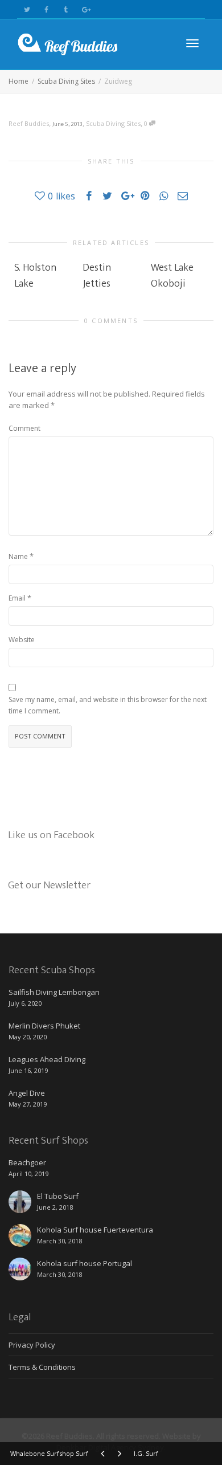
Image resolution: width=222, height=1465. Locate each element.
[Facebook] (46, 9)
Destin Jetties (97, 275)
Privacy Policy (32, 1345)
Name (18, 556)
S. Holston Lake (35, 275)
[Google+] (85, 9)
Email (17, 598)
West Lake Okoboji (172, 275)
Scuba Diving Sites (113, 123)
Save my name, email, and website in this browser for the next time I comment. (108, 705)
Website (22, 639)
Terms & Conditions (42, 1367)
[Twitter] (27, 9)
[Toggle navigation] (192, 43)
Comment (24, 428)
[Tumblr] (65, 9)
